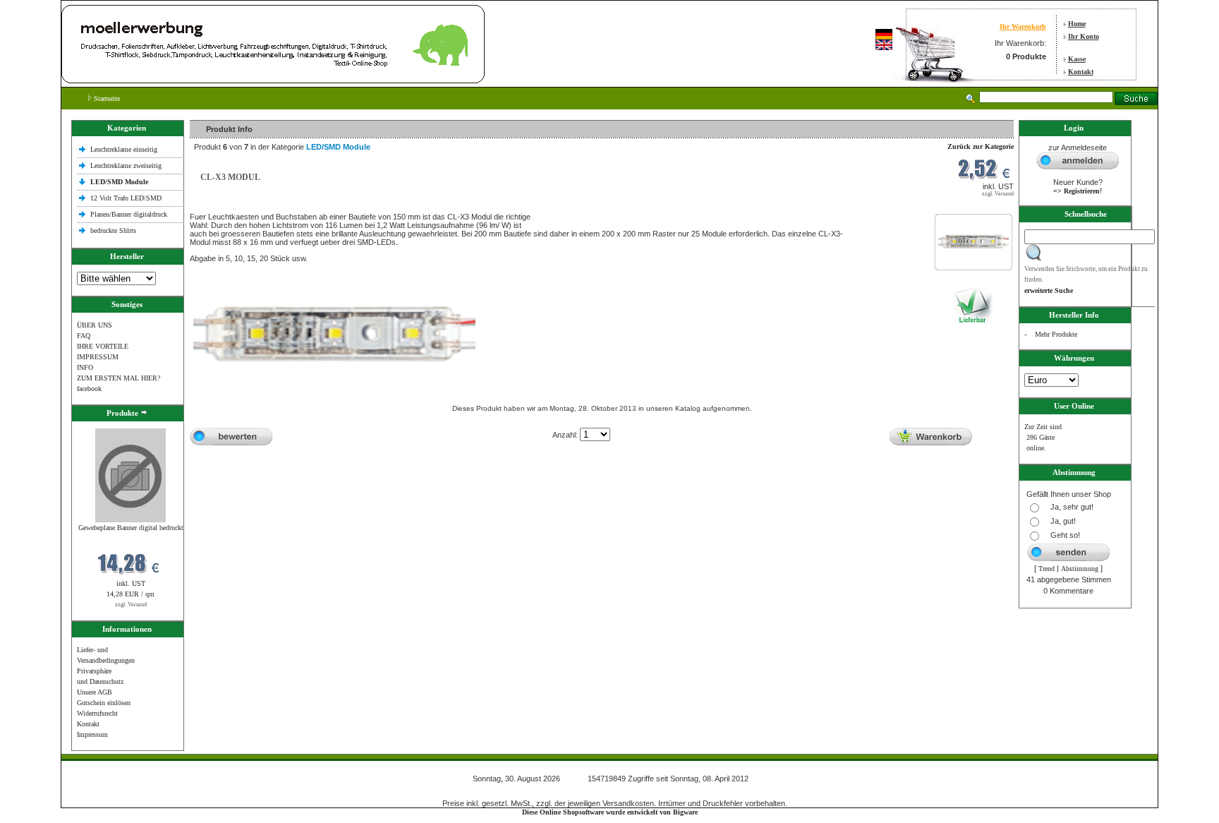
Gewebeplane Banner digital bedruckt (130, 527)
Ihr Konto (1083, 36)
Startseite (106, 98)
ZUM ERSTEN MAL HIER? (118, 378)
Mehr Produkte (1056, 334)
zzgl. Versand (131, 604)
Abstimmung (1079, 568)
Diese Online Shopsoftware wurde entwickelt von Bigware (610, 812)
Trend (1046, 568)
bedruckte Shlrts (113, 230)
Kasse (1077, 59)
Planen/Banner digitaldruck (128, 214)
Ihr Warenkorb (1023, 26)
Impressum (92, 734)
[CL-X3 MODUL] (973, 248)
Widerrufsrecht (97, 713)
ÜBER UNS (94, 325)
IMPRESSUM (98, 357)
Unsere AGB (94, 692)
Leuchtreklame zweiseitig (127, 165)
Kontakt (1080, 72)
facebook (89, 388)
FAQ (83, 336)
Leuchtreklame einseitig (124, 149)
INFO (85, 367)
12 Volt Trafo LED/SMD (126, 198)
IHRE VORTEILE (102, 346)
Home (1077, 24)
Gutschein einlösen (104, 703)
